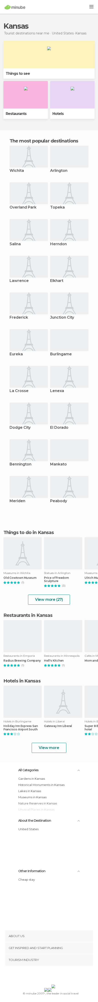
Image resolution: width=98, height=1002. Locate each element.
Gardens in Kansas (31, 778)
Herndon (58, 244)
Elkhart (56, 281)
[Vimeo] (53, 976)
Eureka (16, 354)
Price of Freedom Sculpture (56, 579)
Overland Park (23, 207)
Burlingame (61, 354)
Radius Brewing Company (22, 660)
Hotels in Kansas (22, 681)
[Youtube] (59, 976)
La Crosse (19, 391)
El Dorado (59, 428)
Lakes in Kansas (29, 791)
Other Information (31, 871)
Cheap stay (26, 879)
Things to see (18, 73)
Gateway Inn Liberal (58, 726)
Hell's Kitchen (54, 660)
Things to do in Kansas (28, 532)
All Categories (28, 770)
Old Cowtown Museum (19, 577)
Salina (15, 244)
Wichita (17, 171)
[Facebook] (42, 976)
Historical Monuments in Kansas (41, 785)
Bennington (20, 464)
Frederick (19, 318)
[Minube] (15, 7)
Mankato (58, 464)
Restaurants (16, 113)
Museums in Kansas (32, 797)
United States (28, 829)
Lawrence (19, 281)
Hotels (58, 113)
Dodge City (20, 428)
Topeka (57, 207)
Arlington (58, 171)
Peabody (58, 501)
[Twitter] (47, 976)
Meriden (17, 501)
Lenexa (57, 391)
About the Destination (34, 820)
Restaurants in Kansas (27, 615)
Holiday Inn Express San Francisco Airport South (20, 727)
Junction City (62, 318)
